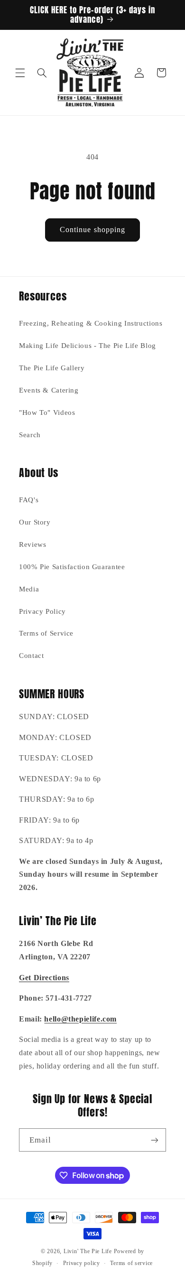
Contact (31, 655)
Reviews (32, 544)
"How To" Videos (47, 412)
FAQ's (28, 500)
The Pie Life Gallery (52, 368)
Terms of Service (46, 633)
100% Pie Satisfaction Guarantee (72, 567)
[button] (20, 73)
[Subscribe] (155, 1140)
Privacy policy (81, 1263)
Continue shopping (92, 229)
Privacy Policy (42, 611)
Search (30, 435)
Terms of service (131, 1263)
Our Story (35, 522)
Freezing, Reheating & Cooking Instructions (90, 323)
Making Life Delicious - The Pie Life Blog (87, 345)
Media (29, 589)
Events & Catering (49, 390)
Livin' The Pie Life (88, 1251)
